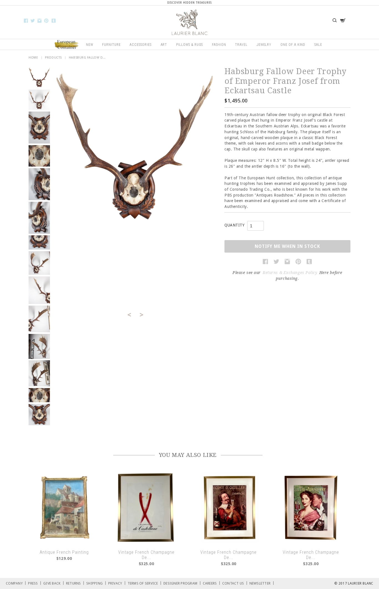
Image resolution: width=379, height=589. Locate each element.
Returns (75, 583)
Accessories (140, 45)
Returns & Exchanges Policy (290, 272)
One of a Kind (293, 45)
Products (53, 57)
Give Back (53, 583)
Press (35, 583)
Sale (318, 45)
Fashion (219, 45)
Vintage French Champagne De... (146, 555)
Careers (212, 583)
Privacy (117, 583)
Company (16, 583)
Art (164, 45)
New (89, 45)
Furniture (111, 45)
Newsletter (261, 583)
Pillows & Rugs (189, 45)
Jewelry (264, 45)
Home (33, 57)
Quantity (234, 225)
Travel (241, 45)
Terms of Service (145, 583)
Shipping (96, 583)
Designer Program (182, 583)
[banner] (189, 22)
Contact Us (235, 583)
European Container (67, 44)
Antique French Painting (64, 552)
